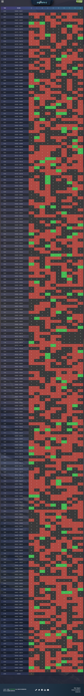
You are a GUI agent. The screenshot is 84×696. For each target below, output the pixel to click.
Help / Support (77, 688)
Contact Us (77, 691)
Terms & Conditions (76, 689)
